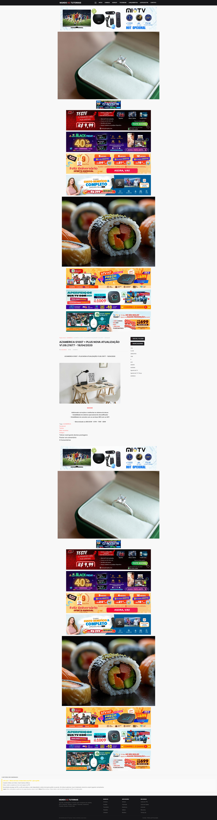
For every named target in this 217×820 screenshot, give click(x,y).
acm (132, 362)
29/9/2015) (133, 353)
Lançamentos (133, 2)
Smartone (124, 807)
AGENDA (133, 367)
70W (132, 356)
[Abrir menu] (95, 3)
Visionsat (124, 804)
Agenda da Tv (134, 370)
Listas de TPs (144, 2)
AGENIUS (133, 376)
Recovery (143, 810)
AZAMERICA (70, 337)
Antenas (143, 807)
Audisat (114, 2)
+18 (131, 348)
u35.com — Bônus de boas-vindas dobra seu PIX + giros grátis (21, 780)
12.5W (132, 351)
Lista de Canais (145, 804)
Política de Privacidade (152, 817)
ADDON (133, 364)
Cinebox (107, 2)
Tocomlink (123, 2)
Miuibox (124, 812)
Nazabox (105, 810)
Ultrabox (105, 812)
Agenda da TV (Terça (136, 373)
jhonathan (64, 349)
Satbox (124, 810)
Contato (153, 2)
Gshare (124, 801)
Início (100, 2)
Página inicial (62, 337)
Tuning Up (143, 812)
